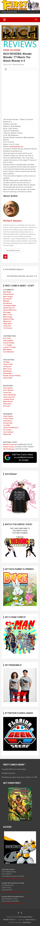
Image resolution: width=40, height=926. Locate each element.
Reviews (6, 50)
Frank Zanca (7, 421)
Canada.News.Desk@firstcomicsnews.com (14, 892)
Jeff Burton (7, 367)
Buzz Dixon (7, 338)
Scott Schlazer (8, 432)
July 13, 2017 (7, 64)
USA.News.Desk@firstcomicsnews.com (13, 878)
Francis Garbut (8, 418)
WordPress (27, 922)
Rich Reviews (15, 50)
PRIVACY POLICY (9, 920)
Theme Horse (30, 920)
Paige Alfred (7, 324)
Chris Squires (7, 388)
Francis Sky (7, 392)
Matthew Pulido (8, 319)
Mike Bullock (7, 350)
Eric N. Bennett (8, 390)
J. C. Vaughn (7, 345)
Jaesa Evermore (9, 397)
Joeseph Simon (8, 399)
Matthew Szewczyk (10, 444)
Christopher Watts (9, 306)
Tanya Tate (7, 326)
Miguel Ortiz (7, 321)
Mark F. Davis (7, 315)
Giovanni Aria (7, 423)
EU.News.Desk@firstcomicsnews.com (13, 903)
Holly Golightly (8, 341)
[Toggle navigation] (4, 19)
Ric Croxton (7, 430)
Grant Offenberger (9, 395)
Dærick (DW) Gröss (10, 310)
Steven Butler (7, 378)
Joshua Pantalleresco (10, 427)
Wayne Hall (7, 434)
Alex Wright (7, 292)
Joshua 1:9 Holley (9, 347)
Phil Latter (6, 406)
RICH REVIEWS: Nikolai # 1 (14, 269)
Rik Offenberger (8, 449)
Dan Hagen (7, 312)
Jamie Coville (7, 364)
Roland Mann (7, 373)
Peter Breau (7, 404)
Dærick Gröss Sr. (9, 308)
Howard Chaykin (9, 343)
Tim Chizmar (7, 328)
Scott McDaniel (8, 352)
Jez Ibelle (6, 425)
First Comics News (25, 917)
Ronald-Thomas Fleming (11, 376)
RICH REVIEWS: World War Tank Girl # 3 (21, 276)
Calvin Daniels (8, 416)
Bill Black (6, 301)
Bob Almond (7, 303)
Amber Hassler (8, 294)
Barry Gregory (8, 297)
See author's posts (13, 250)
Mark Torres (7, 369)
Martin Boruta (8, 402)
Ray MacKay (7, 371)
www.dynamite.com (16, 147)
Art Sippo (6, 362)
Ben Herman (7, 299)
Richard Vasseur (18, 64)
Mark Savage (7, 317)
